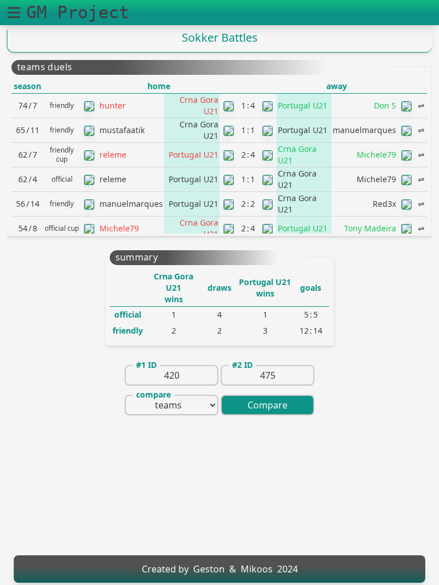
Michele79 (376, 154)
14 (248, 105)
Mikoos (257, 569)
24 (248, 154)
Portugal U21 (303, 105)
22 (248, 203)
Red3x (384, 203)
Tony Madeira (370, 228)
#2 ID (242, 364)
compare (153, 394)
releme (112, 154)
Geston (209, 569)
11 (248, 130)
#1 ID (146, 364)
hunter (112, 105)
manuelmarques (364, 130)
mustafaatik (122, 130)
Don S (385, 105)
